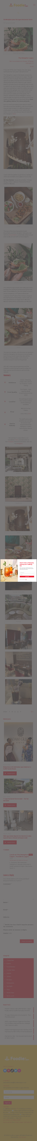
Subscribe (27, 576)
